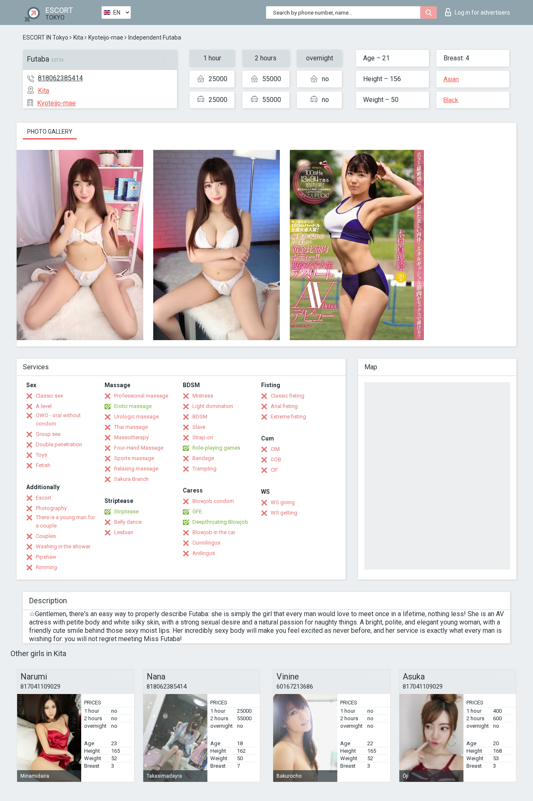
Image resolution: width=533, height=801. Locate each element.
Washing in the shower (63, 546)
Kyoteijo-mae (105, 37)
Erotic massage (133, 406)
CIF (274, 470)
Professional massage (141, 396)
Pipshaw (46, 557)
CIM (275, 449)
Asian (451, 79)
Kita (78, 37)
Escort (43, 498)
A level (44, 406)
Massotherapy (131, 437)
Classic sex (49, 396)
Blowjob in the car (213, 532)
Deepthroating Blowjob (220, 522)
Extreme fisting (288, 416)
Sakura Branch (131, 479)
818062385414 (60, 78)
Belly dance (128, 522)
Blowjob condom (213, 501)
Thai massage (131, 427)
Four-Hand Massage (138, 448)
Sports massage (134, 458)
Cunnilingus (206, 543)
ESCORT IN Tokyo (45, 37)
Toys (41, 455)
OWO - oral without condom (58, 419)
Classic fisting (287, 396)
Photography (51, 508)
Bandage (203, 458)
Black (450, 100)
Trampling (204, 468)
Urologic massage (136, 416)
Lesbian (123, 532)
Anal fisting (284, 406)
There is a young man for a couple (65, 521)
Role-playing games (216, 448)
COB (276, 459)
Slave (198, 427)
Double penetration (59, 444)
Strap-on (202, 437)
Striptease (126, 511)
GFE (197, 511)
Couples (46, 536)
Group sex (48, 434)
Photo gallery (49, 131)
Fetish (43, 465)
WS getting (284, 513)
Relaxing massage (136, 468)
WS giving (283, 502)
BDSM (199, 416)
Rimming (46, 567)
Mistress (202, 396)
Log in (482, 12)
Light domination (212, 406)
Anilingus (203, 553)
